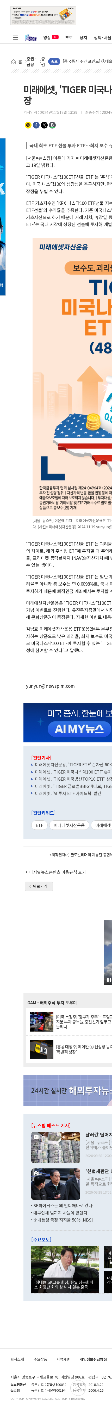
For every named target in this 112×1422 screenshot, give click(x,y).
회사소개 (17, 1359)
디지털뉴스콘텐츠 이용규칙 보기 (57, 872)
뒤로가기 (40, 886)
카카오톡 (28, 125)
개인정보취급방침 (93, 1359)
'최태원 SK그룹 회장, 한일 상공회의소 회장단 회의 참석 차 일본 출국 (63, 1284)
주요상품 (40, 1359)
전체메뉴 (15, 37)
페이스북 (36, 125)
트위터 (44, 125)
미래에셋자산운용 (69, 825)
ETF (39, 825)
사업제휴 (63, 1359)
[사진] (55, 1147)
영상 (47, 37)
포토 (69, 37)
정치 (83, 37)
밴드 (52, 125)
